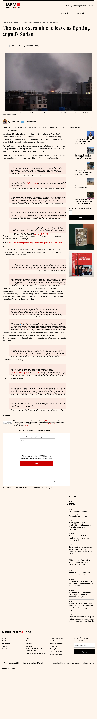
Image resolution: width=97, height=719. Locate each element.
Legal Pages (38, 663)
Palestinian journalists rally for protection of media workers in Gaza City (83, 157)
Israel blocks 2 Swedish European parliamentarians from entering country (80, 514)
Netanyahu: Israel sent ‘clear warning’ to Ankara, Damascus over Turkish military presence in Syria (81, 606)
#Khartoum (32, 183)
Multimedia (29, 646)
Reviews (29, 643)
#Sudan (35, 372)
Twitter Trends (52, 22)
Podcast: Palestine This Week (36, 653)
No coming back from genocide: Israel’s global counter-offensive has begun (81, 594)
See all (91, 127)
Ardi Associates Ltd (88, 663)
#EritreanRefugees (20, 372)
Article (71, 533)
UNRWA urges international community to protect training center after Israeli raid (83, 172)
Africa (5, 22)
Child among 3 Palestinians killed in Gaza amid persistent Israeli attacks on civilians (81, 562)
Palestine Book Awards (57, 643)
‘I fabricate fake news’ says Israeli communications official (81, 573)
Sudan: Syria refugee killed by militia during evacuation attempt (35, 243)
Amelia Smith (15, 122)
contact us (27, 425)
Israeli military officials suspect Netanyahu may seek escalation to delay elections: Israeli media (81, 619)
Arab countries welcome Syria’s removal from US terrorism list (84, 141)
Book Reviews (6, 649)
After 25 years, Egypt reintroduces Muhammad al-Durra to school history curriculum (80, 526)
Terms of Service (42, 458)
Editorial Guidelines (56, 638)
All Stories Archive (56, 654)
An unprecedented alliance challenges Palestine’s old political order (80, 538)
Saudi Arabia (34, 22)
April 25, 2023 (41, 234)
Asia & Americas (7, 641)
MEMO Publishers (56, 651)
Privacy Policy (29, 458)
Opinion (28, 641)
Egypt (11, 22)
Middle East (18, 22)
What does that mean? (54, 424)
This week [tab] (72, 504)
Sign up (81, 217)
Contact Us (53, 646)
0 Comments (16, 46)
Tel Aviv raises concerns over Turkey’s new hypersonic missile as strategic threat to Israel (80, 550)
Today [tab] (71, 502)
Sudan (42, 22)
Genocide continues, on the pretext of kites (83, 187)
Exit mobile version (7, 669)
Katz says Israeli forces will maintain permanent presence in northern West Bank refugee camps (83, 201)
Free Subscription (79, 13)
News (26, 22)
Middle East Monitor (50, 421)
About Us (53, 641)
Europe (4, 646)
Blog (27, 638)
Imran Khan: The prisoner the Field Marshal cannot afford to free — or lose (81, 583)
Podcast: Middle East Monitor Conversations (36, 649)
